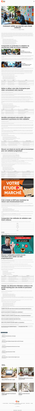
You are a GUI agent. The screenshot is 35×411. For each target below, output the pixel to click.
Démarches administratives (5, 378)
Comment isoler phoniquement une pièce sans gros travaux (11, 346)
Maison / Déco (3, 334)
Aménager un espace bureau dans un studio (8, 351)
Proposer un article (20, 410)
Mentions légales (15, 410)
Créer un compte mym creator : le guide (8, 379)
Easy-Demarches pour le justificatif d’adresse (8, 326)
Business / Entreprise (21, 29)
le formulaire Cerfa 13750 (23, 326)
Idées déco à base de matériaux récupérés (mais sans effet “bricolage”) (12, 341)
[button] (34, 1)
